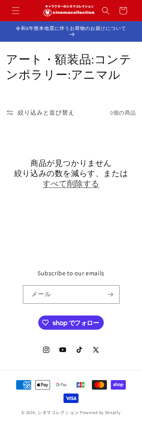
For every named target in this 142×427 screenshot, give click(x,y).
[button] (15, 10)
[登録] (110, 294)
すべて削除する (71, 183)
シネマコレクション (58, 412)
